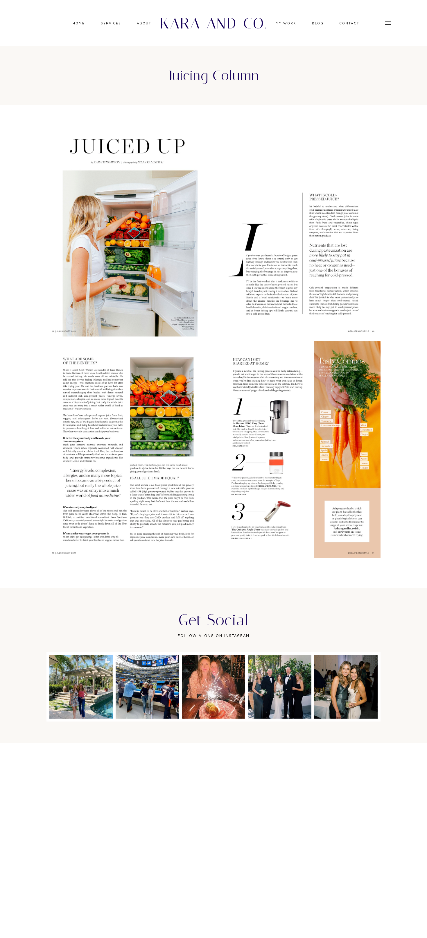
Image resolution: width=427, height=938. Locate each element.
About (144, 23)
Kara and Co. (214, 23)
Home (79, 23)
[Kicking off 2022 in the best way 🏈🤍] (147, 687)
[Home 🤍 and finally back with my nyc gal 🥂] (81, 687)
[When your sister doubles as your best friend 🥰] (346, 687)
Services (111, 23)
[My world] (279, 687)
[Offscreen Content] (388, 23)
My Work (286, 23)
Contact (349, 23)
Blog (318, 23)
